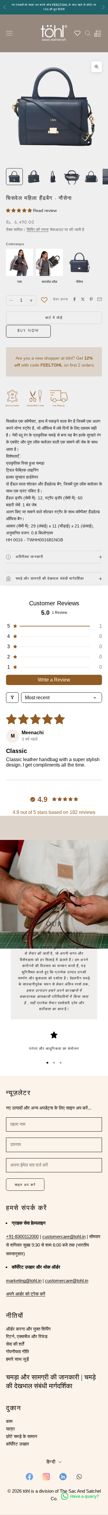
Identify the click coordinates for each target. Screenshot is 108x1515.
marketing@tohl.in (23, 1280)
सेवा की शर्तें (15, 1344)
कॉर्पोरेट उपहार (17, 1443)
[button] (19, 210)
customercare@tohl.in (64, 1236)
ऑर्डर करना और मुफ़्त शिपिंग (28, 1328)
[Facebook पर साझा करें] (74, 299)
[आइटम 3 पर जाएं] (52, 176)
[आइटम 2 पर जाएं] (33, 176)
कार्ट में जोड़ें (54, 317)
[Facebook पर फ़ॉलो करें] (29, 1476)
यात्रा (10, 1428)
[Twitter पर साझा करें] (82, 299)
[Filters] (12, 697)
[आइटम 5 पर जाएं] (91, 176)
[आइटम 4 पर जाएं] (72, 176)
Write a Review (54, 679)
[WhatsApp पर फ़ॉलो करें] (79, 1477)
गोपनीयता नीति (17, 1351)
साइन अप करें (25, 1185)
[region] (54, 1041)
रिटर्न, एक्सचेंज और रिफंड (26, 1336)
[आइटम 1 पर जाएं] (14, 176)
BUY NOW (28, 331)
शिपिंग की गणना (38, 229)
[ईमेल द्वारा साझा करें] (99, 299)
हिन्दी (51, 1462)
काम (9, 1421)
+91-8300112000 (22, 1236)
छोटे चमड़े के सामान (21, 1436)
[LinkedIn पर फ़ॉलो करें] (63, 1476)
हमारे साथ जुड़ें (17, 1359)
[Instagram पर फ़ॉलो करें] (46, 1476)
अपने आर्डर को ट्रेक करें (25, 1293)
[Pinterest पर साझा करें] (91, 299)
